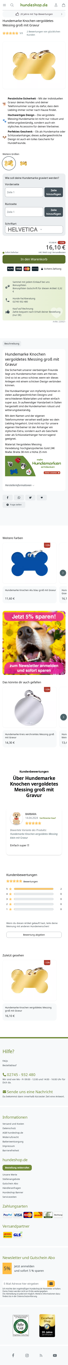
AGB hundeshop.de (13, 1132)
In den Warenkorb (34, 259)
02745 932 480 (20, 301)
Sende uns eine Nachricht (30, 1091)
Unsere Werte (10, 1174)
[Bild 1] (34, 65)
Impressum (9, 1146)
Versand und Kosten (13, 1123)
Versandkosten (58, 252)
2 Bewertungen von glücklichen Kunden (43, 33)
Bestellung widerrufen (17, 1167)
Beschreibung (11, 343)
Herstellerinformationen (18, 485)
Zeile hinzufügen (53, 192)
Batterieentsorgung (13, 1141)
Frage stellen (16, 504)
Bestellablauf (9, 1065)
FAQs (5, 1060)
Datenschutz (9, 1128)
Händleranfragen (12, 1187)
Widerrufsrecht (11, 1137)
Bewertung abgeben (34, 934)
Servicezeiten (10, 1196)
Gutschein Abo (10, 1183)
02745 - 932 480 (21, 1074)
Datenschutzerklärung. (27, 1296)
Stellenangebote (11, 1179)
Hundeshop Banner (13, 1192)
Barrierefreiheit (11, 1150)
